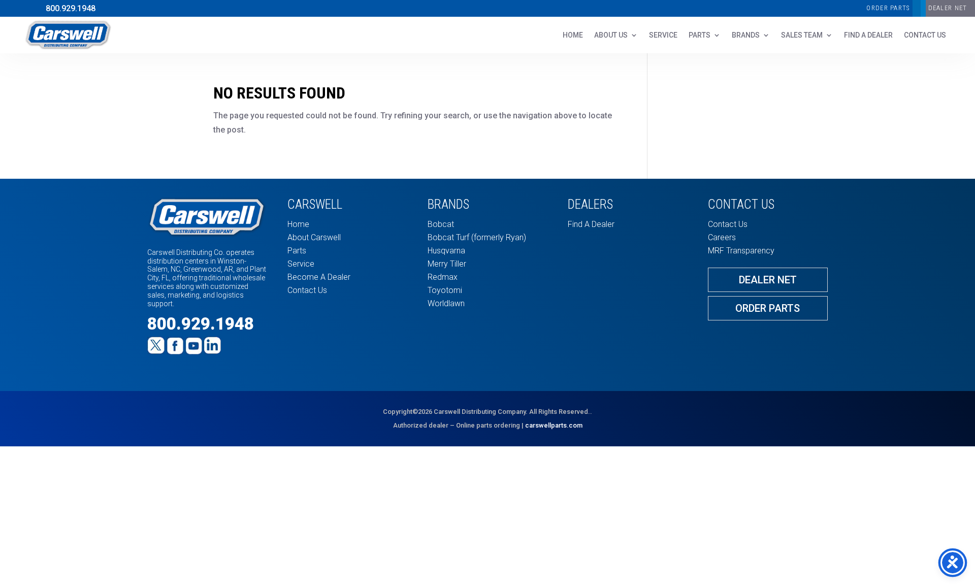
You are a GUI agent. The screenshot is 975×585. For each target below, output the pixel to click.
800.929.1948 (70, 8)
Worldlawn (446, 303)
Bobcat (441, 224)
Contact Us (307, 290)
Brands (746, 35)
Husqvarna (446, 250)
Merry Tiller (447, 264)
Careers (722, 237)
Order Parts (887, 8)
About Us (611, 35)
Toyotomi (445, 290)
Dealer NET (947, 8)
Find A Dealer (868, 35)
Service (663, 35)
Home (573, 35)
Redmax (443, 277)
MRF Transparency (741, 250)
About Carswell (314, 237)
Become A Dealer (318, 277)
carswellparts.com (553, 425)
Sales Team (802, 35)
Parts (699, 35)
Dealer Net (768, 280)
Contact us (925, 35)
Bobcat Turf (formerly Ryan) (477, 237)
